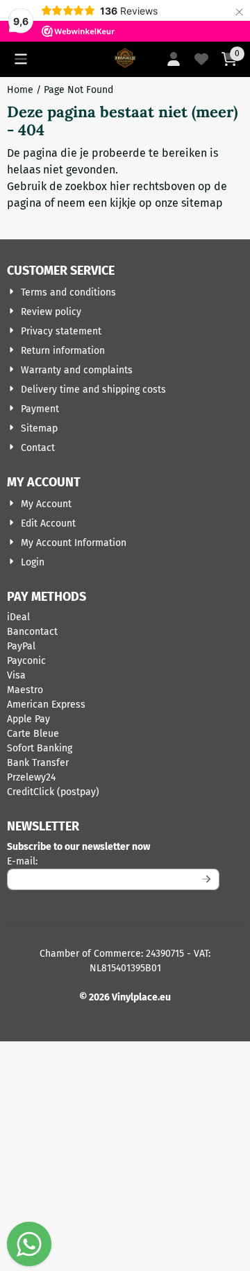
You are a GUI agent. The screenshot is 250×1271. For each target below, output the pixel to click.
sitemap (202, 203)
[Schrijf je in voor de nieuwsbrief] (206, 879)
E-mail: (113, 861)
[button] (21, 59)
